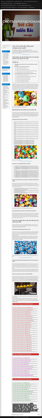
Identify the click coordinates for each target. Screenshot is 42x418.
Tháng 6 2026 (5, 75)
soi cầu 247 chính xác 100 (22, 7)
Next (39, 414)
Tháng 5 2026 (5, 76)
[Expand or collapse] (37, 62)
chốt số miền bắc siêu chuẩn (6, 3)
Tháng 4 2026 (5, 77)
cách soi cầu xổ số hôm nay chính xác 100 (9, 7)
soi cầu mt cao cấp (18, 1)
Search (4, 47)
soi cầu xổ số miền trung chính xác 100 (8, 5)
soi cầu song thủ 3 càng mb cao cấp (5, 58)
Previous (13, 414)
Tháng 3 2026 (5, 78)
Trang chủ (3, 1)
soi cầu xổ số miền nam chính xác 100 (30, 1)
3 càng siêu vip (31, 7)
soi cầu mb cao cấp (9, 1)
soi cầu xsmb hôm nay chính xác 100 (20, 3)
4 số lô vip (31, 403)
